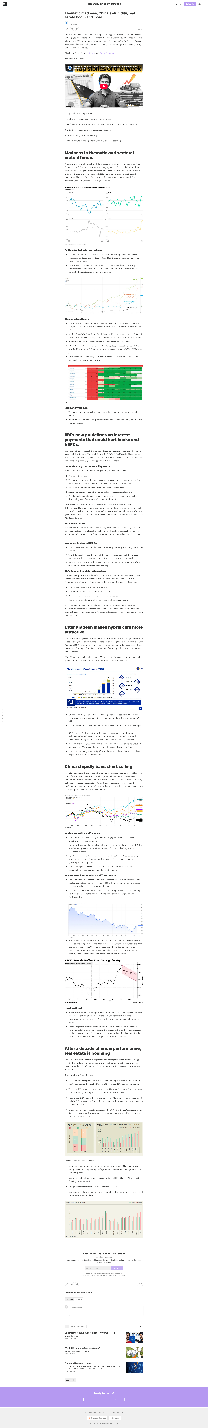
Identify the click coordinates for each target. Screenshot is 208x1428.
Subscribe (190, 4)
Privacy (101, 1412)
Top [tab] (67, 1327)
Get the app (114, 1418)
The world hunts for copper (78, 1363)
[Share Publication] (181, 4)
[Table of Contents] (2, 713)
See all (69, 1380)
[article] (104, 1337)
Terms (107, 1412)
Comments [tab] (70, 1300)
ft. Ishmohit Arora (71, 1336)
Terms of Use (114, 1273)
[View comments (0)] (72, 29)
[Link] (61, 155)
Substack (93, 1423)
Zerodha (73, 22)
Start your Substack (98, 1418)
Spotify (92, 53)
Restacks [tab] (79, 1300)
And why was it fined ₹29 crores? (77, 1351)
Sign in (201, 4)
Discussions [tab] (81, 1327)
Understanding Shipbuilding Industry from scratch (90, 1333)
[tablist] (74, 1299)
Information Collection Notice (103, 1275)
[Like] (67, 29)
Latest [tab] (73, 1327)
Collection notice (117, 1412)
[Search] (176, 4)
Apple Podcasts (107, 53)
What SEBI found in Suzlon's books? (83, 1348)
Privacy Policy (120, 1275)
